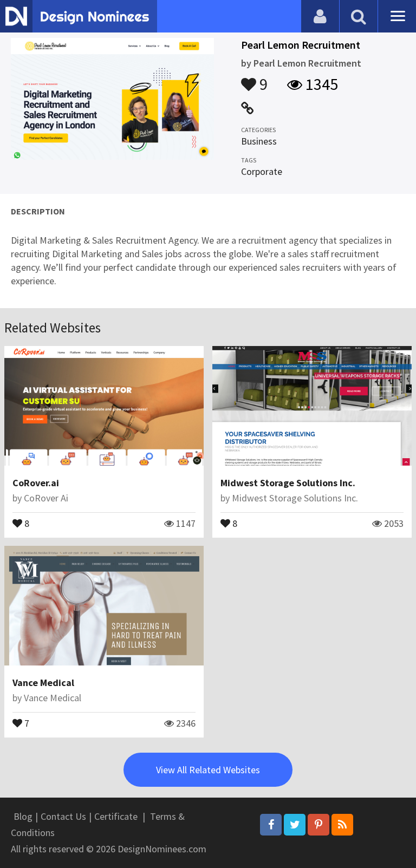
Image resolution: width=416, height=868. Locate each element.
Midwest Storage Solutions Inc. (287, 483)
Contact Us (63, 816)
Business (259, 141)
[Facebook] (271, 825)
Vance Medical (43, 682)
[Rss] (342, 825)
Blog (23, 816)
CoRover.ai (35, 483)
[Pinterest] (318, 825)
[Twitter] (295, 825)
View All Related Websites (208, 769)
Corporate (261, 171)
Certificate (116, 816)
